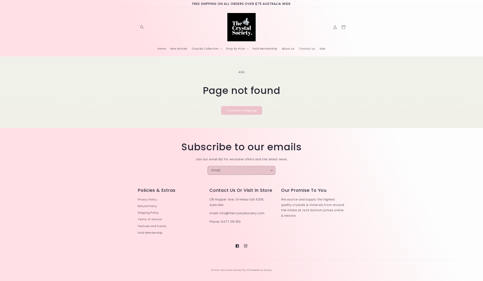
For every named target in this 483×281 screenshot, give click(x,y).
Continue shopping (242, 110)
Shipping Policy (148, 213)
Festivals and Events (152, 226)
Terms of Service (150, 219)
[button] (142, 27)
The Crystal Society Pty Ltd (235, 270)
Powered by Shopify (261, 270)
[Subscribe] (271, 170)
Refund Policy (147, 206)
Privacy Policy (147, 199)
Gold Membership (150, 233)
